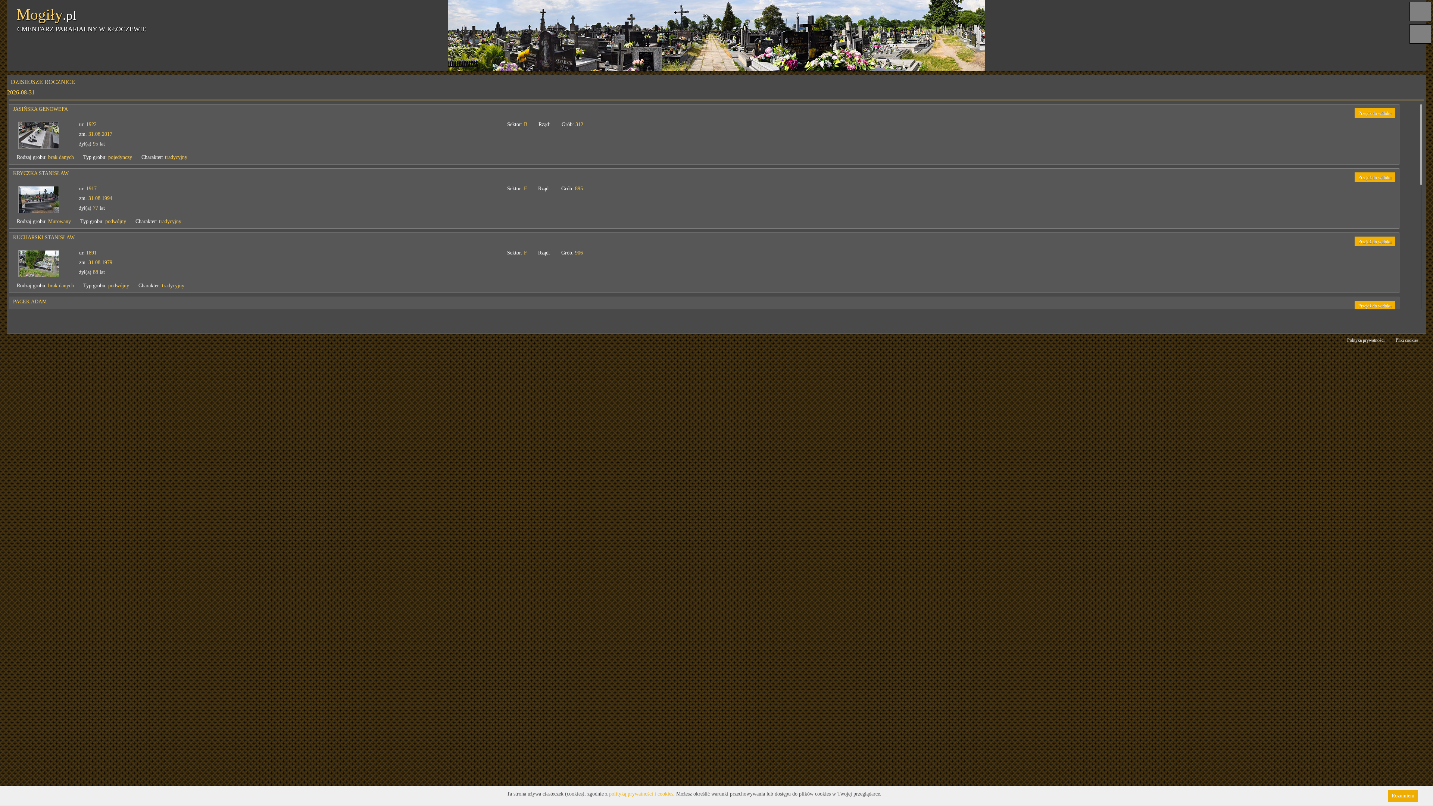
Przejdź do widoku (1375, 113)
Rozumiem (1403, 796)
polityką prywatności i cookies (641, 794)
